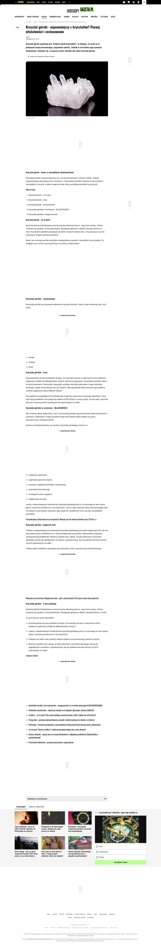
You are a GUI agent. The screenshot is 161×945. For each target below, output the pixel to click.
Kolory (75, 17)
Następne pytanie (120, 862)
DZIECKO (57, 2)
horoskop (29, 22)
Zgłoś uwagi (113, 927)
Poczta (70, 917)
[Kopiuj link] (17, 27)
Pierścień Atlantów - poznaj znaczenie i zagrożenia (51, 742)
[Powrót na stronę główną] (144, 2)
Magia (44, 17)
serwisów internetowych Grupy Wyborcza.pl (39, 939)
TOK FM (61, 914)
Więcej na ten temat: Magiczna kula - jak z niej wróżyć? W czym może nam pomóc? (62, 598)
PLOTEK (50, 2)
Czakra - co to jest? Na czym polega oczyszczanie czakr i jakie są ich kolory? (62, 715)
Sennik (66, 17)
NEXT (38, 2)
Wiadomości (103, 914)
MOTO (64, 2)
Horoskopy (19, 17)
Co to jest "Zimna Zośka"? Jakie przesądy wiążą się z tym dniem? (57, 729)
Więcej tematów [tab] (36, 807)
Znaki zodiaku (33, 17)
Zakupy (89, 914)
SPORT (44, 2)
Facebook (90, 917)
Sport (48, 914)
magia (35, 22)
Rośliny (84, 17)
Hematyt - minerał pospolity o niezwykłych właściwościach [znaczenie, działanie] (64, 725)
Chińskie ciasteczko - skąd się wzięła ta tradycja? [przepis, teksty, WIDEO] (61, 710)
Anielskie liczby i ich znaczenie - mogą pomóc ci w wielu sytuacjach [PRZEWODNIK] (65, 705)
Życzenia (104, 17)
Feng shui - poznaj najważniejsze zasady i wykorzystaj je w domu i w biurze (62, 720)
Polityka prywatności (63, 927)
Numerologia (55, 17)
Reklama (53, 927)
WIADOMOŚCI (31, 2)
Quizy (113, 17)
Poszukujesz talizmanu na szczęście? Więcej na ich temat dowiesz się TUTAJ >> (61, 519)
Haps (95, 914)
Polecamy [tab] (21, 807)
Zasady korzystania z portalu (80, 927)
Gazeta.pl (112, 914)
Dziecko (54, 914)
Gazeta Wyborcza (79, 914)
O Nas (46, 927)
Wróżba (94, 17)
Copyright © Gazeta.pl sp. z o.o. (80, 925)
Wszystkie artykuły (80, 917)
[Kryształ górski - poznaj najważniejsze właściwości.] (67, 88)
